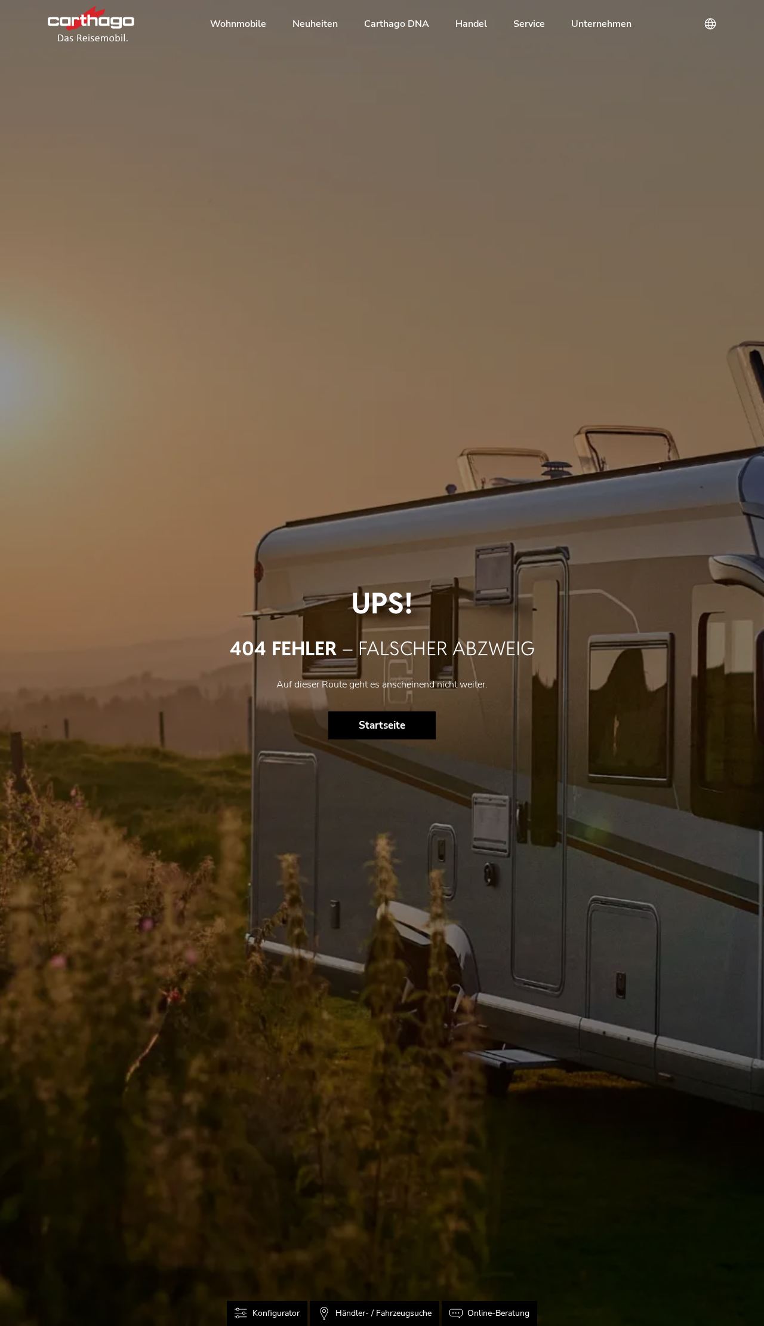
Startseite (382, 725)
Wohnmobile (238, 23)
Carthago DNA (396, 23)
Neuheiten (315, 23)
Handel (471, 23)
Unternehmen (601, 23)
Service (529, 23)
